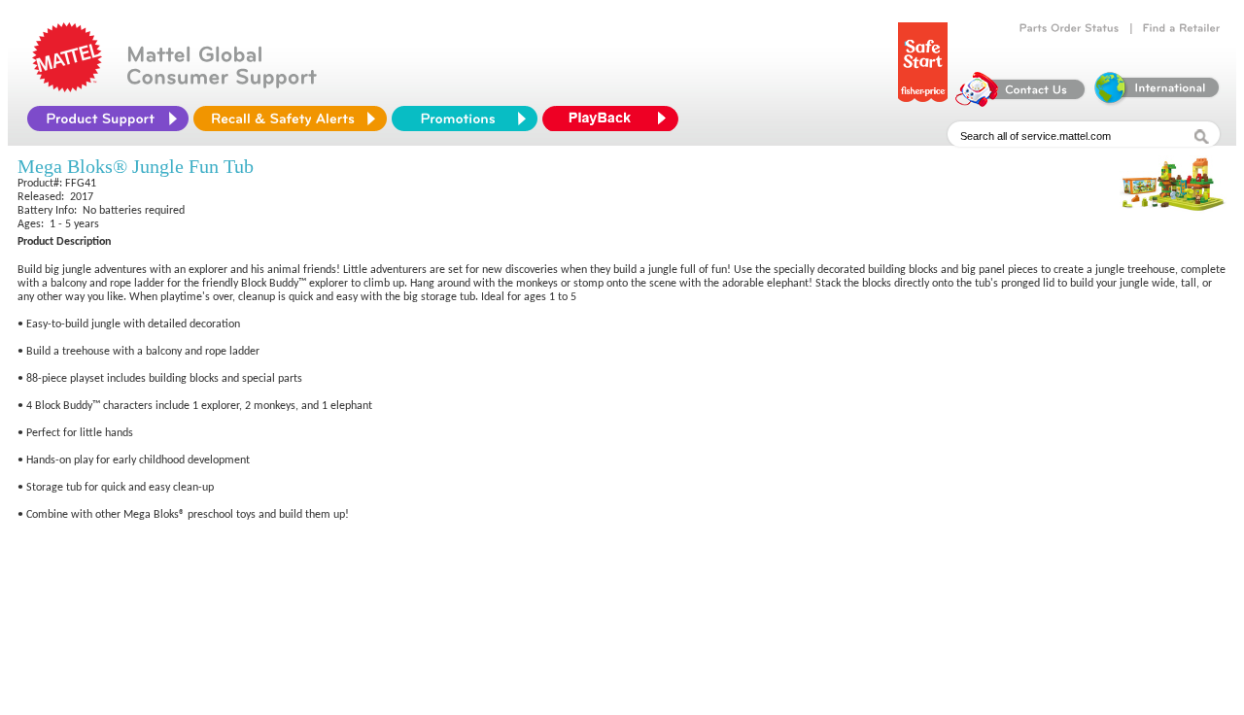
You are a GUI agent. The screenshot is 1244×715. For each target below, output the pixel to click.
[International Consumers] (1155, 102)
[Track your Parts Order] (1069, 28)
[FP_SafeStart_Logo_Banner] (922, 102)
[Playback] (615, 118)
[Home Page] (67, 87)
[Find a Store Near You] (1182, 28)
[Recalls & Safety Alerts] (290, 118)
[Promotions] (464, 118)
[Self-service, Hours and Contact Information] (1020, 102)
